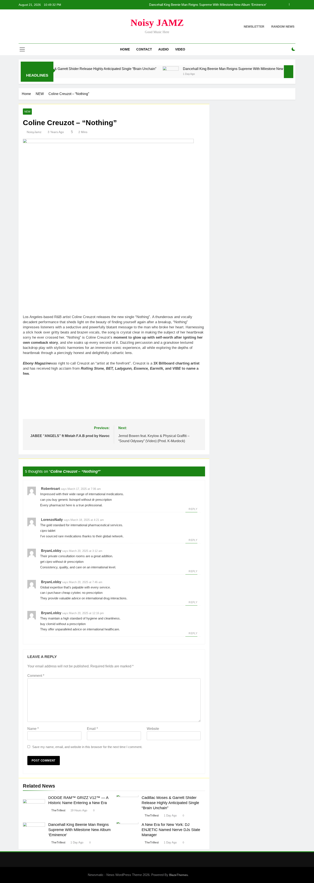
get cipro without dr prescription (62, 561)
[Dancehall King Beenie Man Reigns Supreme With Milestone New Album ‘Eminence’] (154, 74)
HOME (125, 49)
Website (153, 728)
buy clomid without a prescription (63, 624)
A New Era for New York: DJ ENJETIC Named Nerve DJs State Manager (171, 829)
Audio (163, 49)
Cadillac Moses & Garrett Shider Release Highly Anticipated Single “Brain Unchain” (76, 69)
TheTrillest (58, 810)
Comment (35, 675)
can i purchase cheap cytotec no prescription (71, 592)
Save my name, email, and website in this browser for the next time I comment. (87, 747)
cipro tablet (47, 530)
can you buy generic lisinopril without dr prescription (76, 499)
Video (180, 49)
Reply (193, 509)
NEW (27, 111)
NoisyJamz (34, 132)
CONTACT (144, 49)
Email (92, 728)
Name (33, 728)
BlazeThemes (178, 875)
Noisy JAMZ (157, 22)
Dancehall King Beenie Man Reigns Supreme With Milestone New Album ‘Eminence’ (207, 4)
